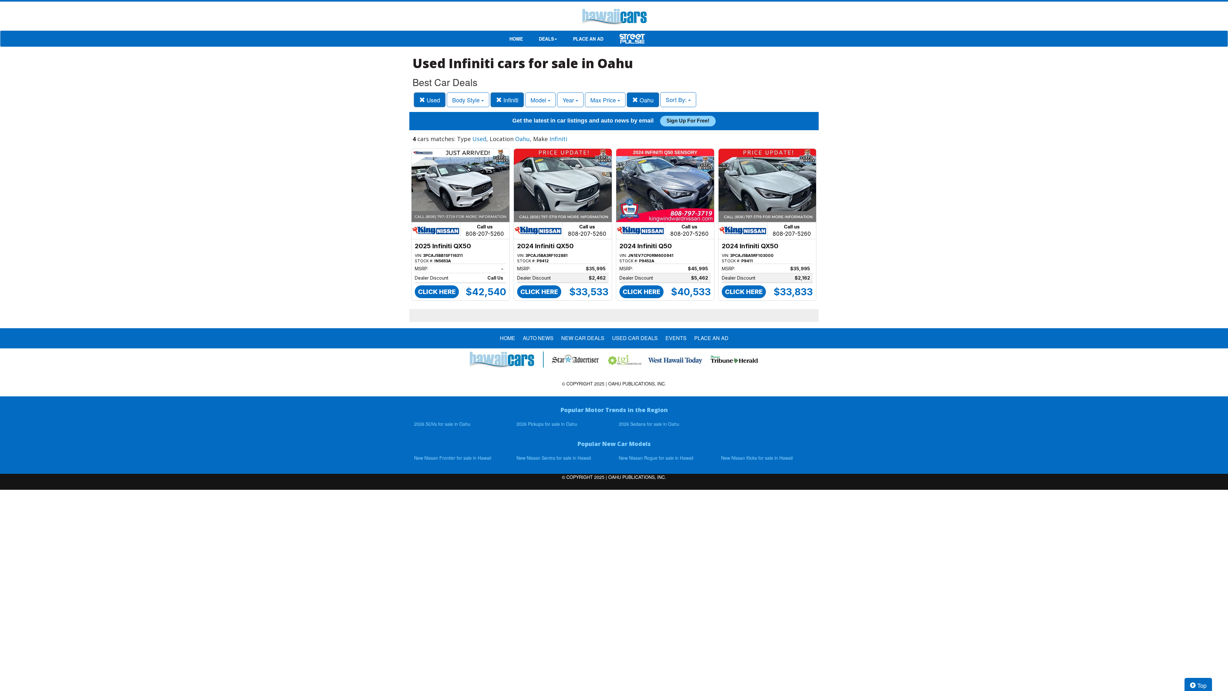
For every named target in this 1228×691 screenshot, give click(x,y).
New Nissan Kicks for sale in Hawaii (757, 458)
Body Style (466, 100)
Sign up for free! (687, 120)
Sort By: (677, 99)
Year (569, 100)
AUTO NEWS (538, 338)
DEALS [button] (546, 39)
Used (432, 100)
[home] (614, 17)
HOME (516, 39)
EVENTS (676, 338)
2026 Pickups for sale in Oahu (546, 424)
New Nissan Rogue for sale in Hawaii (656, 458)
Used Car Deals (635, 338)
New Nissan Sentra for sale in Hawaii (553, 458)
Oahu (646, 100)
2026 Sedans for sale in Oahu (649, 424)
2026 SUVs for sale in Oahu (442, 424)
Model (539, 100)
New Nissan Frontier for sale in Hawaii (452, 458)
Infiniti (510, 100)
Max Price (604, 100)
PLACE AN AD (588, 39)
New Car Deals (582, 338)
